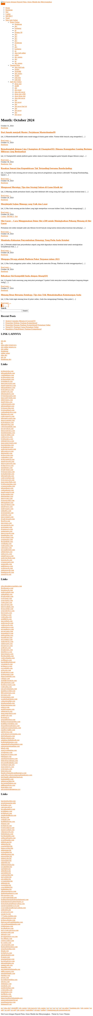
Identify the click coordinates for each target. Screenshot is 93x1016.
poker (17, 55)
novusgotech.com (7, 525)
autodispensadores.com (9, 758)
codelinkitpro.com (7, 375)
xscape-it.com (6, 914)
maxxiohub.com (6, 621)
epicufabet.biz (6, 879)
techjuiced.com (6, 826)
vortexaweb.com (7, 625)
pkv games (18, 57)
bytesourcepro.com (8, 472)
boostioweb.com (7, 590)
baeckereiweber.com (8, 801)
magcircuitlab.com (7, 435)
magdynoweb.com (7, 461)
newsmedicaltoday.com (9, 763)
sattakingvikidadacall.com (10, 740)
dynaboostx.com (7, 650)
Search (3, 308)
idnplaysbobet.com (7, 738)
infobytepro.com (7, 400)
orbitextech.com (6, 711)
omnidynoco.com (7, 556)
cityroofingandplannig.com (10, 924)
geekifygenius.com (7, 709)
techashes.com (6, 805)
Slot (6, 12)
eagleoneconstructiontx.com (11, 728)
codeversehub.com (7, 478)
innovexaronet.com (8, 420)
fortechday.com (6, 787)
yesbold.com (5, 819)
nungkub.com (6, 986)
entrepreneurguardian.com (10, 746)
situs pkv (4, 355)
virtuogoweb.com (7, 832)
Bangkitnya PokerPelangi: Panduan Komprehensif (23, 329)
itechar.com (5, 817)
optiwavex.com (6, 554)
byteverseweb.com (7, 480)
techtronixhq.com (7, 371)
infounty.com (5, 934)
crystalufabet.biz (7, 881)
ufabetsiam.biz (6, 850)
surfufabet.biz (6, 869)
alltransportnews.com (8, 891)
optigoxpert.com (7, 644)
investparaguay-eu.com (9, 936)
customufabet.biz (7, 875)
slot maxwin (32, 1008)
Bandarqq (8, 10)
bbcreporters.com (7, 895)
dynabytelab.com (7, 596)
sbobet (17, 69)
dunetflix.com (6, 967)
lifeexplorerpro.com (8, 693)
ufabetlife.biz (5, 863)
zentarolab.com (6, 564)
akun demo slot (20, 96)
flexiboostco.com (7, 588)
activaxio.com (6, 670)
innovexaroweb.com (8, 463)
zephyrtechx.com (7, 641)
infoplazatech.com (7, 394)
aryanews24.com (7, 912)
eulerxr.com (5, 707)
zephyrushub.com (7, 592)
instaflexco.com (6, 652)
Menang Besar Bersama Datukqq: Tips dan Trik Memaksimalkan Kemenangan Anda (41, 295)
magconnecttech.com (8, 713)
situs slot (7, 1008)
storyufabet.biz (6, 877)
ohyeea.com (5, 982)
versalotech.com (6, 664)
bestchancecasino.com (9, 754)
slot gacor (18, 102)
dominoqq (18, 24)
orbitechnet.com (6, 552)
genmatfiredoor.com (8, 719)
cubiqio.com (5, 678)
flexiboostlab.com (7, 656)
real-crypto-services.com (9, 930)
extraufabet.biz (6, 860)
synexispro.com (6, 769)
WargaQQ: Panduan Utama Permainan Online (22, 327)
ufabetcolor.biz (6, 858)
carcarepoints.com (7, 945)
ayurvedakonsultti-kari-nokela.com (13, 908)
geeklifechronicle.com (9, 680)
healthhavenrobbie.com (9, 724)
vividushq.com (6, 543)
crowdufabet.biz (6, 887)
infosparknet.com (7, 502)
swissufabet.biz (6, 852)
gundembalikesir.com (8, 815)
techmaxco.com (6, 666)
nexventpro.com (6, 639)
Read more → (6, 140)
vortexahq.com (6, 617)
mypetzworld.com (7, 932)
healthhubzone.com (8, 821)
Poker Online (15, 22)
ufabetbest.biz (6, 871)
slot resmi (18, 90)
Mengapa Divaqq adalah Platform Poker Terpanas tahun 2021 (30, 259)
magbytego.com (6, 402)
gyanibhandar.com (7, 840)
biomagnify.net (6, 1004)
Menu (3, 4)
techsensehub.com (7, 379)
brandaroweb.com (7, 572)
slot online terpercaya (8, 347)
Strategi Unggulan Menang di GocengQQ (20, 321)
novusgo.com (6, 695)
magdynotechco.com (8, 385)
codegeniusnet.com (8, 404)
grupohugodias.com (8, 949)
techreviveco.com (7, 465)
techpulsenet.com (7, 447)
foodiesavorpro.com (8, 685)
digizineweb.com (7, 414)
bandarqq (18, 28)
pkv (16, 26)
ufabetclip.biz (6, 844)
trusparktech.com (7, 633)
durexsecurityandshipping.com (12, 922)
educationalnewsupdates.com (11, 586)
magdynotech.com (7, 492)
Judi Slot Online (16, 82)
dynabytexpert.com (8, 519)
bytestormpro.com (7, 697)
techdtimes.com (6, 811)
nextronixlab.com (7, 513)
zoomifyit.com (6, 574)
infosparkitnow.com (8, 387)
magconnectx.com (7, 767)
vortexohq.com (6, 687)
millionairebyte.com (8, 785)
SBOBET (9, 16)
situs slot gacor (20, 92)
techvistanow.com (7, 422)
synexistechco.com (7, 611)
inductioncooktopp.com (9, 761)
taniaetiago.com (6, 992)
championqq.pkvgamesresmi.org (58, 1010)
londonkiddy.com (7, 779)
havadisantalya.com (8, 809)
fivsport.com (5, 957)
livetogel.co (5, 717)
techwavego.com (7, 455)
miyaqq (37, 1010)
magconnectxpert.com (9, 443)
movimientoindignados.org (10, 969)
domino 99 (18, 32)
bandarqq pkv (75, 1008)
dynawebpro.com (7, 537)
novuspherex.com (7, 629)
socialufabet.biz (6, 867)
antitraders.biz (6, 910)
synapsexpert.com (7, 562)
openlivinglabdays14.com (10, 906)
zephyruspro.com (7, 509)
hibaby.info (5, 748)
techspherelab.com (7, 474)
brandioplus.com (7, 535)
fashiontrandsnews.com (9, 893)
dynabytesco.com (7, 672)
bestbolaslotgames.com (9, 742)
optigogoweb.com (7, 570)
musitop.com (5, 975)
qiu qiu (3, 341)
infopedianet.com (7, 488)
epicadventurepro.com (9, 689)
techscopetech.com (7, 459)
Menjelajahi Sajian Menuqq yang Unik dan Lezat (24, 204)
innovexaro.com (6, 498)
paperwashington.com (9, 750)
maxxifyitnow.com (7, 504)
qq (15, 30)
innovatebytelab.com (8, 398)
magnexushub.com (7, 830)
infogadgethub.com (8, 373)
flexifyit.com (5, 521)
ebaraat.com (5, 824)
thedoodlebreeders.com (9, 947)
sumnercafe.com (7, 965)
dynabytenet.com (7, 470)
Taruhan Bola (15, 65)
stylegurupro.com (7, 674)
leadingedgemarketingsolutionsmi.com (14, 899)
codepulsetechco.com (8, 412)
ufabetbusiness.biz (7, 854)
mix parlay (18, 73)
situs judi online (20, 53)
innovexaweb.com (7, 533)
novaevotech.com (7, 429)
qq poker (65, 1008)
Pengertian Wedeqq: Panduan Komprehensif (21, 323)
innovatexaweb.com (8, 383)
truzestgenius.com (7, 445)
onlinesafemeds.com (8, 838)
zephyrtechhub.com (8, 558)
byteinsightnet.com (7, 410)
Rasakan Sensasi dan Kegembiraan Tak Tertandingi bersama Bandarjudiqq (36, 168)
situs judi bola (19, 67)
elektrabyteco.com (7, 441)
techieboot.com (6, 813)
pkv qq (3, 357)
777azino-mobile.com (8, 916)
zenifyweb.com (6, 715)
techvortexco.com (7, 390)
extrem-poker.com (7, 941)
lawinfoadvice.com (8, 961)
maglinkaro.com (6, 468)
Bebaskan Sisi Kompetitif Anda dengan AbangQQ (24, 276)
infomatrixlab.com (7, 476)
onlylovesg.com (6, 732)
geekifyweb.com (7, 392)
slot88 (17, 86)
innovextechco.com (8, 431)
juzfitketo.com (6, 994)
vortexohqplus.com (8, 658)
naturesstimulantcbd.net (9, 1000)
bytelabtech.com (7, 381)
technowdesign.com (8, 920)
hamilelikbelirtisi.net (8, 662)
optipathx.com (6, 511)
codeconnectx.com (7, 416)
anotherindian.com (7, 988)
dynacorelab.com (7, 609)
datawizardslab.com (8, 676)
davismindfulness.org (8, 783)
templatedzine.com (7, 959)
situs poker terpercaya (8, 345)
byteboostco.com (7, 439)
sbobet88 (18, 71)
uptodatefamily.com (8, 973)
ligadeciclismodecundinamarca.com (13, 773)
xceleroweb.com (7, 568)
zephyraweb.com (7, 623)
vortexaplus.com (7, 546)
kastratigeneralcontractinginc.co (12, 902)
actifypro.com (6, 648)
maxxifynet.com (6, 605)
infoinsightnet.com (7, 406)
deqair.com (5, 951)
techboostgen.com (7, 377)
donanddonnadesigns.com (10, 726)
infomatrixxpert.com (8, 418)
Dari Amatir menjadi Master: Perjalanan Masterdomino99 (28, 132)
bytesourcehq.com (7, 408)
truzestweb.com (6, 560)
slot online (4, 349)
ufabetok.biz (5, 883)
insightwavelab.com (8, 691)
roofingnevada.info (8, 765)
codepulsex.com (6, 457)
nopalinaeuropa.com (8, 1002)
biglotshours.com (7, 834)
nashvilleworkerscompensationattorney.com (16, 775)
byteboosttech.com (7, 828)
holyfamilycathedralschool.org (12, 777)
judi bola (18, 78)
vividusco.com (6, 615)
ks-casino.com (6, 943)
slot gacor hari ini (21, 106)
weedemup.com (6, 752)
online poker (5, 353)
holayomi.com (6, 771)
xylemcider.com (6, 990)
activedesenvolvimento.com (11, 734)
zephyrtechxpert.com (8, 449)
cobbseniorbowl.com (8, 918)
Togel (7, 18)
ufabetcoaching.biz (7, 781)
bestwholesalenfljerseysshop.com (13, 904)
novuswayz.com (7, 646)
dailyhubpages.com (8, 736)
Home (7, 8)
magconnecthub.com (8, 482)
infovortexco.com (7, 451)
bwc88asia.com (6, 938)
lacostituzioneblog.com (9, 980)
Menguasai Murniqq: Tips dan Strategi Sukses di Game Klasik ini (31, 187)
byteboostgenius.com (8, 484)
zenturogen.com (6, 531)
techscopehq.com (7, 494)
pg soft (7, 1010)
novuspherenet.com (8, 550)
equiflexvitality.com (8, 730)
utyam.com (5, 977)
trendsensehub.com (8, 703)
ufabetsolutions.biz (7, 865)
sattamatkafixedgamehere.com (11, 744)
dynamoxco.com (7, 529)
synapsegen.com (7, 539)
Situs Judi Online (11, 20)
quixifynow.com (7, 507)
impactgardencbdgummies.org (11, 998)
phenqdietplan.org (7, 963)
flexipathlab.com (7, 541)
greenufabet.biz (6, 856)
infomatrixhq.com (7, 424)
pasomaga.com (6, 996)
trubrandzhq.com (7, 635)
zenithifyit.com (6, 619)
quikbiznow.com (7, 566)
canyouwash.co (6, 807)
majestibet (29, 1010)
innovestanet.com (7, 517)
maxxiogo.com (6, 523)
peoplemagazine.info (8, 803)
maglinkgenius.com (8, 433)
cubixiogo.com (6, 548)
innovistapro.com (7, 654)
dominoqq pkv (6, 359)
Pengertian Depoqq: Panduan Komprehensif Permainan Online (27, 325)
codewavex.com (7, 437)
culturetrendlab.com (8, 701)
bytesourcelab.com (7, 500)
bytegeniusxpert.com (8, 396)
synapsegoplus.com (8, 486)
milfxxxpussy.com (7, 971)
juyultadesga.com (7, 928)
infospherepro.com (7, 683)
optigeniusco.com (7, 627)
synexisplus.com (7, 600)
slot (16, 88)
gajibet (43, 1010)
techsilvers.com (6, 953)
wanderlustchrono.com (9, 699)
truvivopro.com (6, 613)
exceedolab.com (6, 668)
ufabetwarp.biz (6, 842)
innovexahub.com (7, 607)
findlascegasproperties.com (10, 722)
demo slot (18, 84)
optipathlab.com (6, 594)
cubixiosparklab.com (8, 426)
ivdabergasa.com (7, 926)
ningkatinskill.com (7, 955)
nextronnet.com (6, 527)
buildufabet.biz (6, 889)
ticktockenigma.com (8, 705)
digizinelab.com (6, 453)
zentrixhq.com (6, 515)
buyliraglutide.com (7, 836)
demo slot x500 (20, 94)
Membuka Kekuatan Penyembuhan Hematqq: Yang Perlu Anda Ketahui (35, 240)
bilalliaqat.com (6, 756)
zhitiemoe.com (6, 984)
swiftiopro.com (6, 660)
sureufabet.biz (6, 873)
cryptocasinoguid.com (9, 897)
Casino (7, 14)
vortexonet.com (6, 602)
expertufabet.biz (6, 846)
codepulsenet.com (7, 490)
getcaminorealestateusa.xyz (10, 789)
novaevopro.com (7, 631)
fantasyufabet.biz (7, 848)
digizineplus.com (7, 496)
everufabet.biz (6, 885)
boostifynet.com (6, 637)
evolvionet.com (6, 598)
